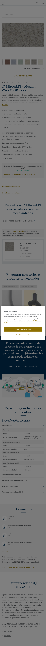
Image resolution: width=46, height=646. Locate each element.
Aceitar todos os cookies (23, 329)
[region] (23, 323)
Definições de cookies (23, 335)
